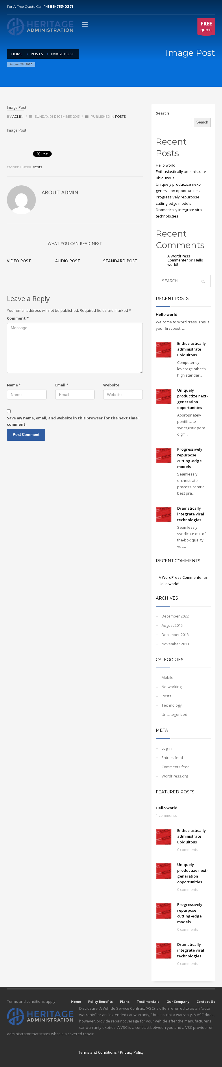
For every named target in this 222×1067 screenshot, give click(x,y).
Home (76, 1001)
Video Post (19, 260)
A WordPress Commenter (178, 258)
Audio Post (67, 260)
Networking (172, 686)
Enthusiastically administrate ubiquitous (191, 349)
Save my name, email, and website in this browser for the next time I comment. (73, 421)
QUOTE (206, 26)
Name (14, 385)
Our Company (177, 1001)
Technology (172, 705)
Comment (18, 318)
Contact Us (206, 1001)
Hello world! (166, 165)
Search (162, 113)
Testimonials (148, 1001)
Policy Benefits (100, 1001)
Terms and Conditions (97, 1052)
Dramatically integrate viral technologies (190, 514)
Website (111, 385)
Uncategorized (174, 714)
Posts (120, 117)
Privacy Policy (132, 1052)
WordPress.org (175, 776)
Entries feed (172, 757)
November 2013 (175, 643)
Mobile (167, 677)
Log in (167, 748)
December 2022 (175, 616)
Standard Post (120, 260)
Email (61, 385)
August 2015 (172, 625)
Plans (125, 1001)
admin (18, 117)
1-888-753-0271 (58, 6)
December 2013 (175, 634)
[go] (203, 281)
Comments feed (176, 766)
